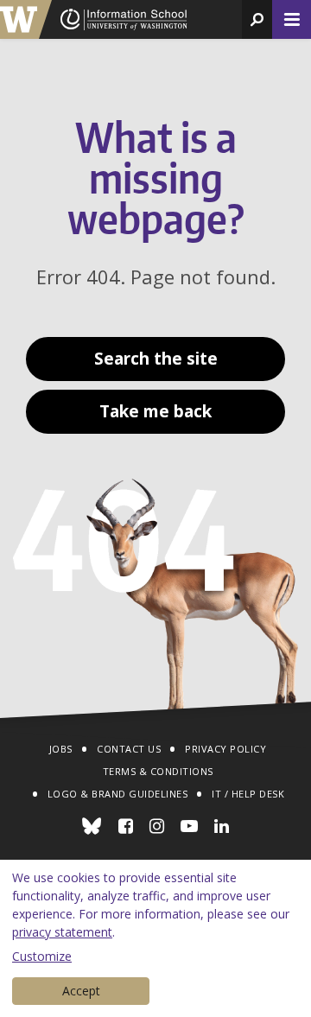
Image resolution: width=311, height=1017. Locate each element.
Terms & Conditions (158, 771)
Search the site (156, 358)
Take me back (155, 411)
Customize (42, 956)
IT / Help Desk (248, 793)
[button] (257, 19)
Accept (81, 990)
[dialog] (155, 938)
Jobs (61, 748)
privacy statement (62, 932)
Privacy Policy (225, 748)
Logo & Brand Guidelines (118, 793)
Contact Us (129, 748)
